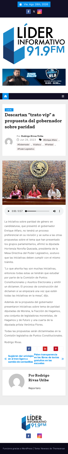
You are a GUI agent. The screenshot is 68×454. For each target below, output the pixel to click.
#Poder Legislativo (26, 149)
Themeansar (59, 448)
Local (9, 110)
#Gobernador (23, 144)
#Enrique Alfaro (50, 140)
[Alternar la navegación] (63, 96)
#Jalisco (37, 144)
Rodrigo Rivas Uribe (32, 136)
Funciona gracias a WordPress (18, 448)
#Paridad (49, 144)
